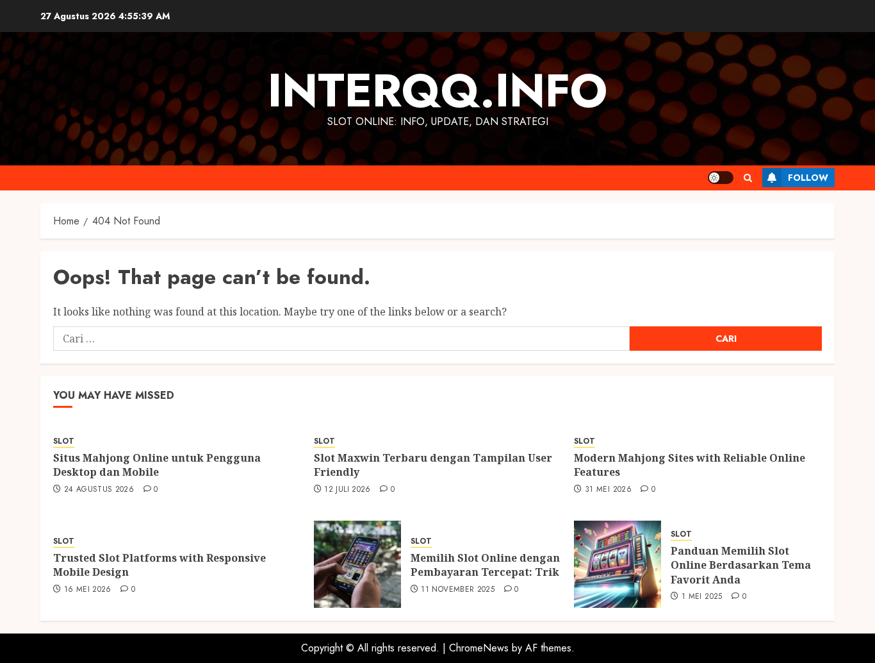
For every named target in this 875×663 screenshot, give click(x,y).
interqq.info (437, 90)
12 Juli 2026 (347, 490)
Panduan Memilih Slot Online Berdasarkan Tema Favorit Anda (741, 565)
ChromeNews (479, 648)
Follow (808, 177)
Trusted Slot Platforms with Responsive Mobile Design (159, 565)
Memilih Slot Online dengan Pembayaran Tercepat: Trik (485, 565)
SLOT (63, 441)
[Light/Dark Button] (720, 177)
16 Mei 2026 (87, 590)
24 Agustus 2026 (99, 490)
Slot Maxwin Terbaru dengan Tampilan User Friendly (433, 465)
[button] (748, 177)
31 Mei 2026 (608, 490)
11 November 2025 (458, 590)
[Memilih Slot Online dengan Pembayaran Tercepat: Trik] (357, 564)
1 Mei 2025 (702, 597)
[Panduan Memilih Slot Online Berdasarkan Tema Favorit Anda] (617, 564)
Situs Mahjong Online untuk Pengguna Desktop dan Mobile (157, 465)
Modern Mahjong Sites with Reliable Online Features (689, 465)
